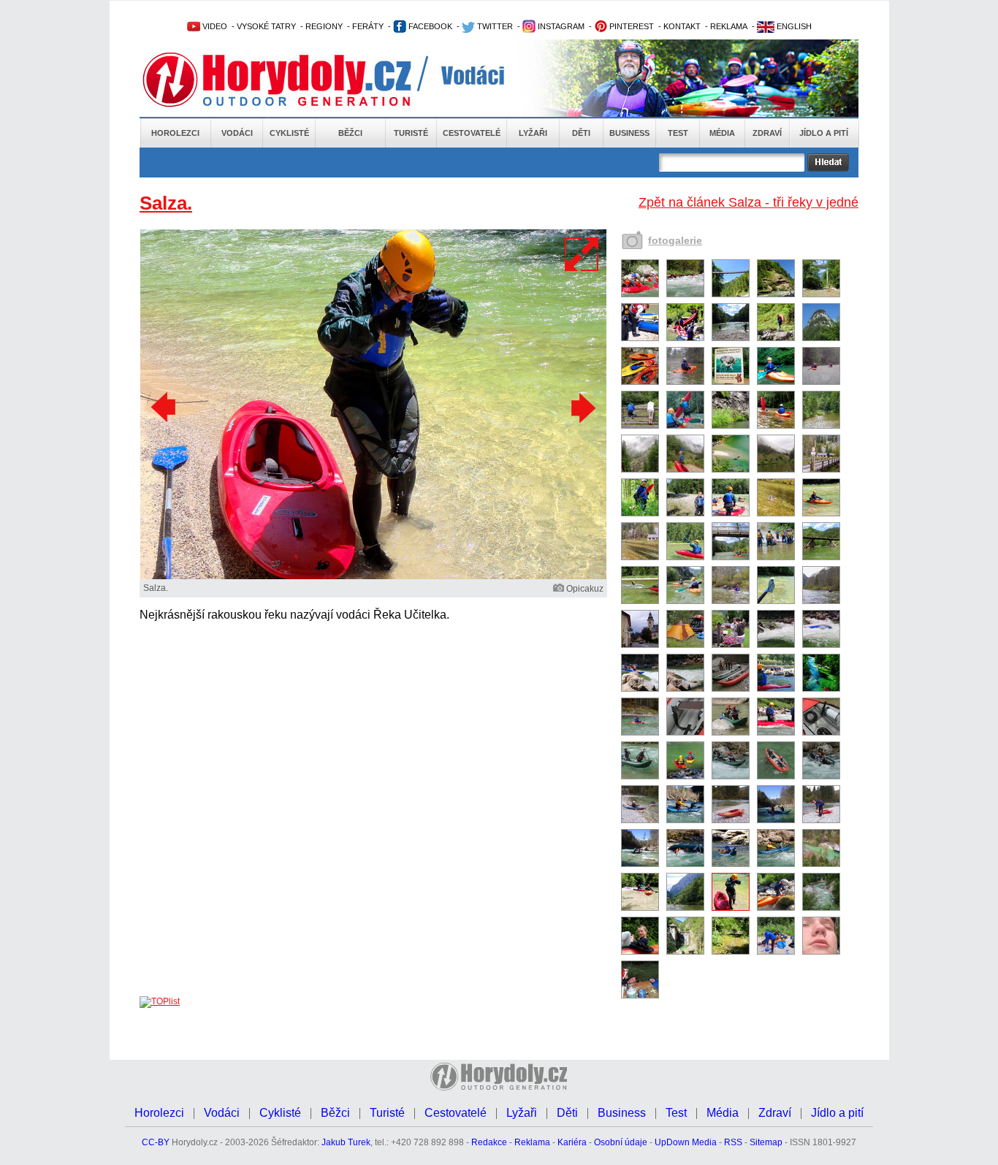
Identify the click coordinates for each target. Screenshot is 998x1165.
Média (722, 133)
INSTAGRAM (560, 26)
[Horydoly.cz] (294, 79)
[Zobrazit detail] (640, 294)
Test (678, 133)
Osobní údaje (620, 1142)
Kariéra (572, 1142)
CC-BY (155, 1142)
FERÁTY (368, 26)
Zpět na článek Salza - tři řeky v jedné (748, 202)
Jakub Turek (345, 1142)
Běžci (350, 133)
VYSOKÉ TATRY (266, 26)
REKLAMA (728, 26)
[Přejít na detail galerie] (373, 576)
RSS (733, 1142)
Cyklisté (289, 133)
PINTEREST (630, 26)
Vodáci (237, 133)
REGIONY (324, 26)
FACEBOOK (429, 26)
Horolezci (175, 133)
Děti (581, 133)
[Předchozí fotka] (165, 407)
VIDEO (213, 26)
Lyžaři (533, 133)
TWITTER (494, 26)
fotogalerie (675, 240)
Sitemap (766, 1142)
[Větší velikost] (582, 254)
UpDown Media (686, 1142)
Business (629, 133)
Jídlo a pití (823, 133)
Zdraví (767, 133)
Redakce (489, 1142)
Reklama (532, 1142)
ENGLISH (793, 26)
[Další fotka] (581, 407)
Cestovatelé (471, 133)
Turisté (411, 133)
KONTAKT (682, 26)
